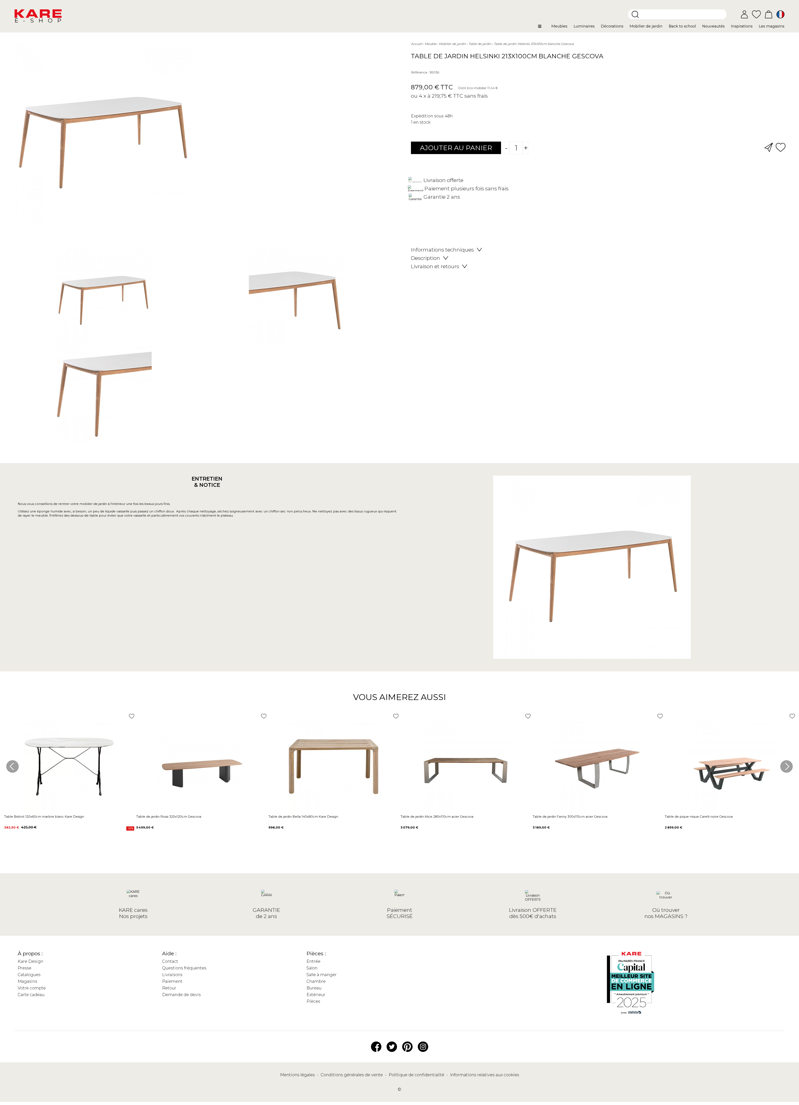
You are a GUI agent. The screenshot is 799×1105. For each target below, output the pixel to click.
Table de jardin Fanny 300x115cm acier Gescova (570, 816)
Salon (312, 967)
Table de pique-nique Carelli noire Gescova (699, 816)
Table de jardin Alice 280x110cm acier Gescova (437, 816)
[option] (200, 346)
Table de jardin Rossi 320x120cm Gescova (168, 816)
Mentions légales (298, 1074)
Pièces (313, 1001)
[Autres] (543, 28)
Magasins (27, 981)
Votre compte (32, 987)
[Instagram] (423, 1046)
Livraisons (172, 974)
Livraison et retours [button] (435, 266)
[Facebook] (376, 1046)
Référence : (420, 72)
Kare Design (30, 961)
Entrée (313, 961)
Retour (169, 987)
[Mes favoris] (756, 14)
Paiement (172, 981)
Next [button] (786, 766)
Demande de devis (181, 994)
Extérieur (315, 994)
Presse (24, 967)
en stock (422, 122)
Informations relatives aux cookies (484, 1074)
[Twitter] (392, 1046)
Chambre (316, 981)
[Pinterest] (407, 1046)
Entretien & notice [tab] (207, 482)
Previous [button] (12, 766)
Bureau (313, 987)
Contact (170, 961)
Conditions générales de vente (352, 1074)
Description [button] (425, 258)
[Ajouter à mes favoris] (780, 147)
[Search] (635, 14)
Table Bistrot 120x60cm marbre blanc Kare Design (44, 816)
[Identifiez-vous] (744, 14)
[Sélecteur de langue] (780, 14)
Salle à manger (321, 974)
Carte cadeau (31, 994)
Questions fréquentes (184, 967)
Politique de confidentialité (417, 1074)
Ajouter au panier (456, 148)
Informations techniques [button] (442, 250)
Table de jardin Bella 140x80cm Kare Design (303, 816)
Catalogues (29, 974)
